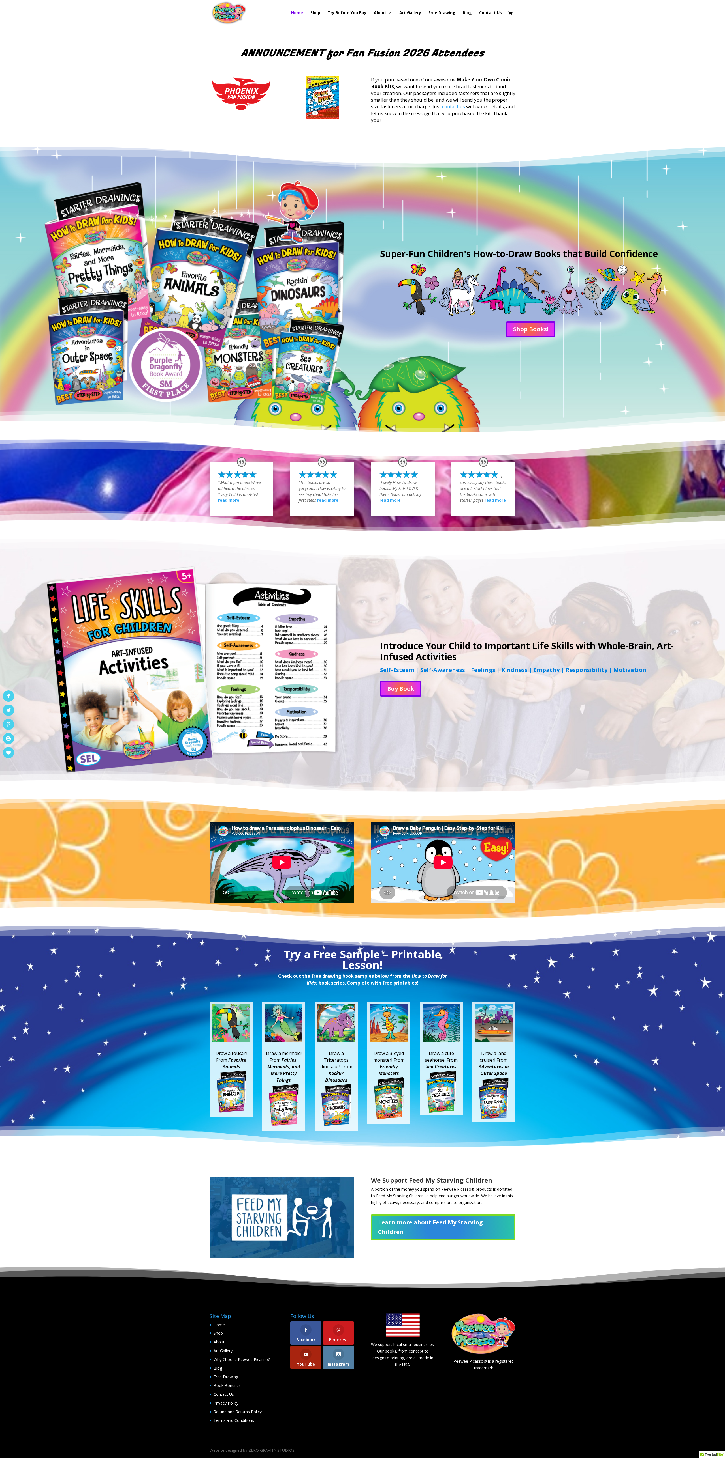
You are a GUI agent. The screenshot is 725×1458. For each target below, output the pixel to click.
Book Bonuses (227, 1385)
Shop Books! (530, 329)
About (219, 1342)
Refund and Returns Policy (238, 1411)
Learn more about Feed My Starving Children (430, 1227)
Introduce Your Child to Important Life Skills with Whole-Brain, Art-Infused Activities (527, 650)
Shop (315, 13)
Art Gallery (410, 13)
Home (297, 13)
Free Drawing (441, 13)
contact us (453, 106)
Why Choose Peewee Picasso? (242, 1359)
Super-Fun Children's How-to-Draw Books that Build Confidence (519, 253)
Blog (467, 13)
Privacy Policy (226, 1403)
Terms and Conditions (234, 1420)
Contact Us (490, 13)
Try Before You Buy (347, 13)
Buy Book (400, 688)
